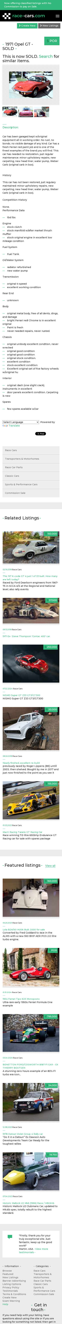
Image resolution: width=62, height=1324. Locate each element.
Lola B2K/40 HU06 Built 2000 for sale (24, 929)
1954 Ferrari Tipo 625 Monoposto (21, 999)
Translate (14, 425)
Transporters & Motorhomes (22, 458)
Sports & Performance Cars (21, 484)
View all (50, 865)
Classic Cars (12, 475)
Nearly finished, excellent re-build (21, 763)
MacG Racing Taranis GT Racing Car (22, 832)
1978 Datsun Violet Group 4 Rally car (23, 1134)
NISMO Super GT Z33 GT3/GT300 (21, 695)
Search (46, 56)
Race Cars (11, 450)
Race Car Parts (14, 467)
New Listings (50, 25)
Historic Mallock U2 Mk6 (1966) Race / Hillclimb (28, 1203)
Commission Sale (15, 492)
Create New (28, 25)
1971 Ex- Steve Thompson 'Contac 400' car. (26, 636)
